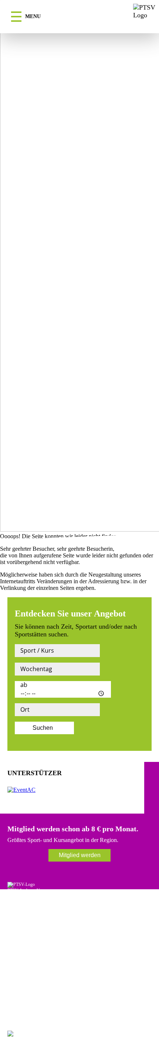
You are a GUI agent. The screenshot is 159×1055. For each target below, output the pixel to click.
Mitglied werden (80, 855)
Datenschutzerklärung (26, 995)
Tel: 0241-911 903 (23, 907)
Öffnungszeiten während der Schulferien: (43, 951)
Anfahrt (14, 979)
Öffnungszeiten (20, 929)
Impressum (17, 990)
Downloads (17, 984)
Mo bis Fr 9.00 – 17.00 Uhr (32, 956)
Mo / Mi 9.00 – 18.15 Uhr (30, 934)
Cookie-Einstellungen (26, 1001)
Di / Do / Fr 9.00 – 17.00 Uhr (33, 940)
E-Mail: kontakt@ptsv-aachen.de (36, 912)
